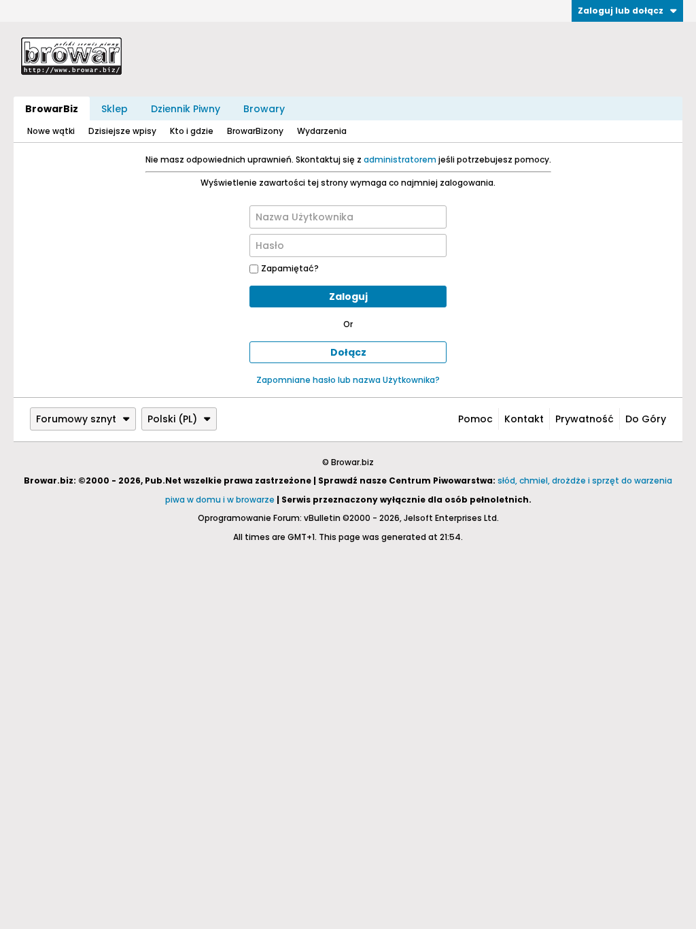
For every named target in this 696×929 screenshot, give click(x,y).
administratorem (400, 159)
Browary (264, 109)
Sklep (114, 109)
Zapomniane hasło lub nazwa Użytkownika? (348, 380)
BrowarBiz (51, 109)
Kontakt (524, 419)
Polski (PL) (172, 419)
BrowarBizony (255, 131)
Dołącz (348, 352)
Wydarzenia (322, 131)
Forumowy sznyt (76, 419)
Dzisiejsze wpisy (122, 131)
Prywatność (584, 419)
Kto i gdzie (191, 131)
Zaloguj (348, 296)
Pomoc (475, 419)
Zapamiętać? (290, 268)
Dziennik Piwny (185, 109)
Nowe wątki (51, 131)
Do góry (645, 419)
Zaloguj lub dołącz (620, 10)
